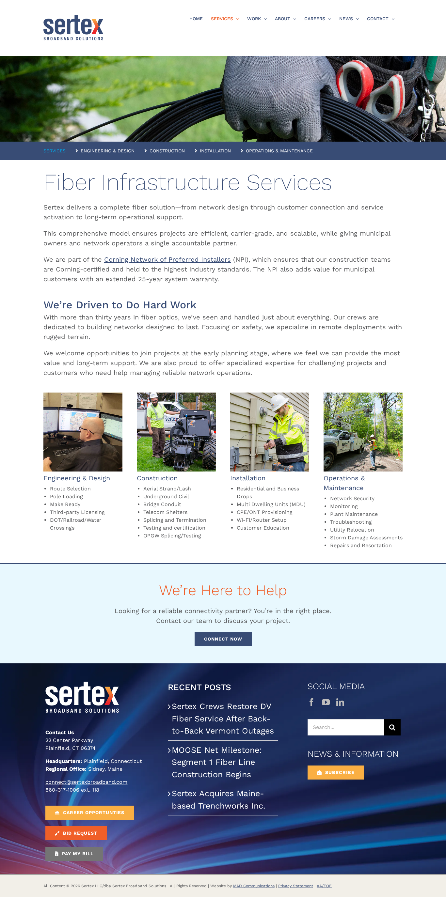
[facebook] (311, 702)
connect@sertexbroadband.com (86, 782)
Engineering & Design (76, 478)
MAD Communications (254, 886)
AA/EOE (324, 886)
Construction (157, 478)
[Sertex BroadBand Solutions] (82, 684)
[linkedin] (340, 702)
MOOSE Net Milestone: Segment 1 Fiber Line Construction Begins (217, 762)
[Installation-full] (269, 396)
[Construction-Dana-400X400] (176, 396)
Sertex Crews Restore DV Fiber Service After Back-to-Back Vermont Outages (223, 718)
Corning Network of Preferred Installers (167, 259)
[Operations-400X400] (363, 396)
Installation (247, 478)
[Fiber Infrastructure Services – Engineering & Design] (82, 396)
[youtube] (326, 702)
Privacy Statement (295, 886)
